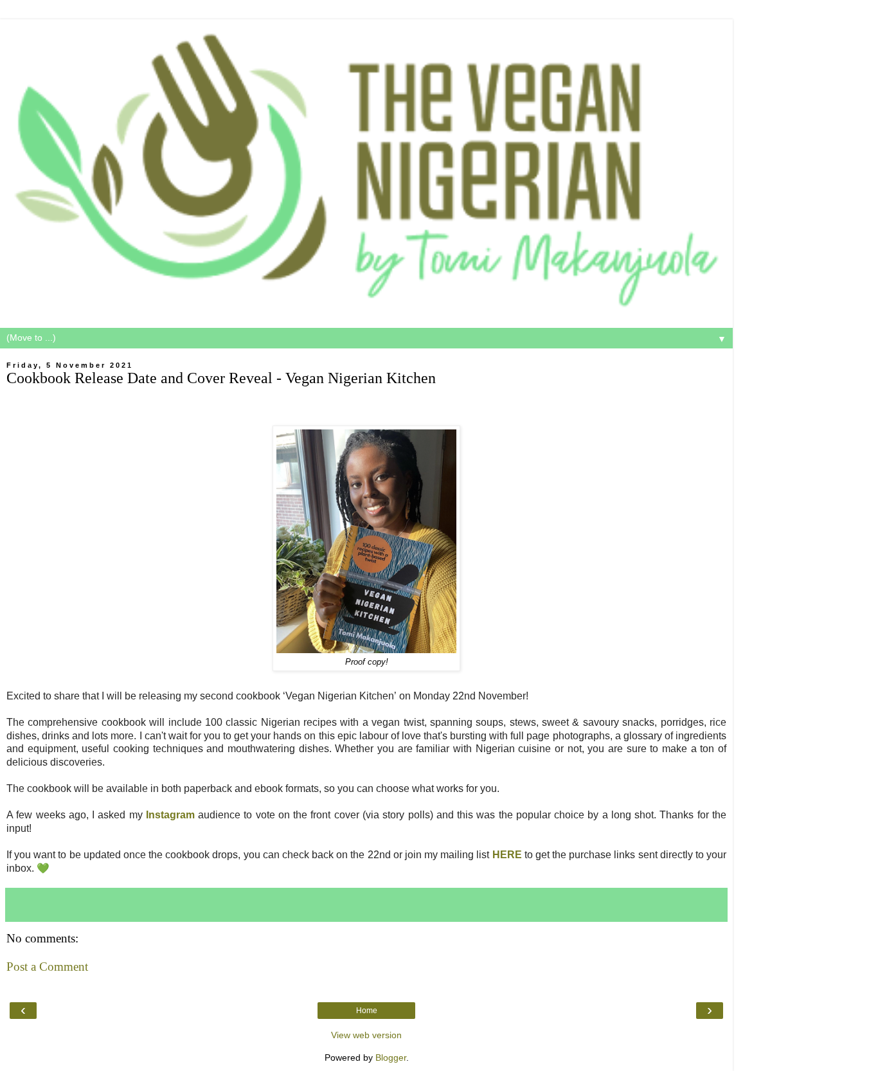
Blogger (390, 1057)
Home (366, 1010)
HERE (507, 854)
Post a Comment (47, 966)
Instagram (170, 814)
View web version (366, 1035)
